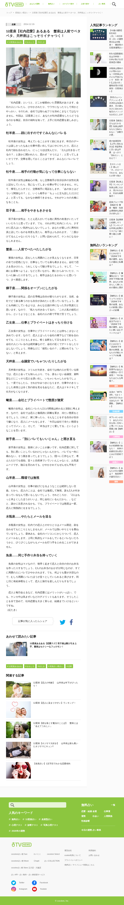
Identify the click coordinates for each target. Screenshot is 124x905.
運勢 (83, 816)
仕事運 (107, 811)
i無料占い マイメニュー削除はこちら (79, 865)
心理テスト (17, 825)
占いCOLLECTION (52, 861)
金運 (95, 811)
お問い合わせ (94, 855)
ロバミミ (37, 854)
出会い (96, 816)
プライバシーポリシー (73, 860)
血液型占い (47, 819)
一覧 (113, 805)
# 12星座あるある (14, 42)
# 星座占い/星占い (55, 666)
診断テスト (33, 825)
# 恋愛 (69, 666)
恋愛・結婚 (86, 811)
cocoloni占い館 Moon (20, 861)
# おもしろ (29, 42)
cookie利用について (72, 855)
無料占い (16, 819)
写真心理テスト (50, 825)
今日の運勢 (86, 830)
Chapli (36, 861)
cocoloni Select (53, 854)
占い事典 (97, 830)
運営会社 (68, 850)
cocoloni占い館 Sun (19, 854)
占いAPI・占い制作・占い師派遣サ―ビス (28, 875)
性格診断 (85, 821)
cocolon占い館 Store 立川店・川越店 (26, 868)
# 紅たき (41, 42)
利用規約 (92, 850)
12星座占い (30, 819)
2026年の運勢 (18, 831)
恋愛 (14, 24)
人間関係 (108, 816)
